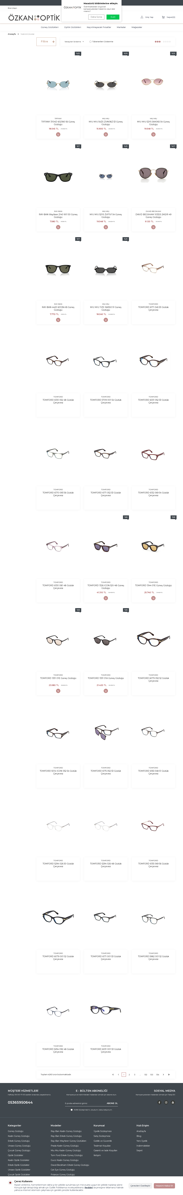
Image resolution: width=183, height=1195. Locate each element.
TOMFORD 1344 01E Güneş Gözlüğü (153, 585)
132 (145, 1074)
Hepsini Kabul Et (164, 1185)
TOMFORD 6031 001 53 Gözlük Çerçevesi (105, 1050)
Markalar (121, 27)
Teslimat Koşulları (102, 1145)
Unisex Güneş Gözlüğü (19, 1145)
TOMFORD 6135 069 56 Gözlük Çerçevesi (153, 865)
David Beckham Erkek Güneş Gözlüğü (70, 1165)
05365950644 (20, 1102)
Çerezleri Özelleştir (140, 1185)
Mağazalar (137, 27)
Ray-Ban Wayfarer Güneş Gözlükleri (68, 1141)
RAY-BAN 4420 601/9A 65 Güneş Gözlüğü (58, 308)
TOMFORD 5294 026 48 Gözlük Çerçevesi (106, 865)
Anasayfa (12, 34)
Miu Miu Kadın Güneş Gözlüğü (66, 1150)
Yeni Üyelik (142, 1141)
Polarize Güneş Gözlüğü (63, 1174)
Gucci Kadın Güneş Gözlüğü (64, 1160)
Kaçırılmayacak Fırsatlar (99, 27)
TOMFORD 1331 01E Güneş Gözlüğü (58, 678)
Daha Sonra (96, 17)
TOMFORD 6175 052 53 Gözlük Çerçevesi (106, 772)
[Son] (169, 1075)
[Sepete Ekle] (58, 134)
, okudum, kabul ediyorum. (93, 1110)
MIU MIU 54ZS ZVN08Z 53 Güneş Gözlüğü (106, 123)
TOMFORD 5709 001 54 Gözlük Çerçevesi (105, 401)
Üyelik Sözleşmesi (103, 1131)
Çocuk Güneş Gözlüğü (19, 1150)
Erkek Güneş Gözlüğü (19, 1141)
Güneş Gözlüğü (15, 1131)
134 (157, 1074)
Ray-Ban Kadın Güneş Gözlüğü (66, 1131)
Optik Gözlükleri (72, 27)
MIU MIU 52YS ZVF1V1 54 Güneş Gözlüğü (106, 215)
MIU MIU (105, 118)
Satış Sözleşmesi (102, 1136)
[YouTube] (173, 1102)
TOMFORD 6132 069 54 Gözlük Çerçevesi (153, 494)
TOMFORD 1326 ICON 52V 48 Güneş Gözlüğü (105, 586)
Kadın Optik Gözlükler (18, 1160)
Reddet (89, 1187)
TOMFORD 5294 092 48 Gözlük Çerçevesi (58, 1050)
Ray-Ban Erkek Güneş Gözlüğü (66, 1136)
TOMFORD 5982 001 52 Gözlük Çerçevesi (153, 957)
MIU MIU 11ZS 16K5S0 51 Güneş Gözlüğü (105, 308)
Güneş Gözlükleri (49, 27)
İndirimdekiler (143, 1145)
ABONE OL (112, 1103)
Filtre (44, 41)
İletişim (97, 1155)
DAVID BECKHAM (153, 211)
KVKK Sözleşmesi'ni (82, 1110)
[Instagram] (166, 1102)
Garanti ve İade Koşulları (105, 1150)
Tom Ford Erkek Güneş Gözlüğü (67, 1155)
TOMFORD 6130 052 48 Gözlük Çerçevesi (58, 401)
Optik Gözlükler (15, 1155)
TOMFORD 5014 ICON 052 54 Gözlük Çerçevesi (58, 772)
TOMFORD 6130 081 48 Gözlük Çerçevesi (58, 586)
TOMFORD (153, 304)
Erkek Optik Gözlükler (18, 1165)
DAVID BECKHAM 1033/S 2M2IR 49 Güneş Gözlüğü (153, 215)
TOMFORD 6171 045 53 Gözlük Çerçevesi (153, 308)
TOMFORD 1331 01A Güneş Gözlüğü (106, 678)
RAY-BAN (58, 211)
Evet (113, 17)
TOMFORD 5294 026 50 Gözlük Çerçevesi (58, 865)
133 (151, 1074)
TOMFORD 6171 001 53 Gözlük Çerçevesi (106, 957)
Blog (139, 1136)
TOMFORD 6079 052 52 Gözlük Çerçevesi (153, 679)
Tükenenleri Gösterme (102, 41)
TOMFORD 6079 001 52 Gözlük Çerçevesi (58, 957)
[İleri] (163, 1075)
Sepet (140, 1150)
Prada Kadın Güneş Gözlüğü (65, 1145)
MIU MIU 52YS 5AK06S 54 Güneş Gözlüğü (153, 123)
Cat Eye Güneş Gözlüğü (63, 1169)
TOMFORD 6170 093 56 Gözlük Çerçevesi (58, 494)
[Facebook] (159, 1102)
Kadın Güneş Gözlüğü (18, 1136)
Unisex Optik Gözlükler (19, 1169)
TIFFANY (58, 118)
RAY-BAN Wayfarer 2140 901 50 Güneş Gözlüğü (58, 215)
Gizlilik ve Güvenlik (103, 1141)
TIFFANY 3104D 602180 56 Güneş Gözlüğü (58, 123)
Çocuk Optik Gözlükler (19, 1174)
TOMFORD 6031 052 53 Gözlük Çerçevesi (153, 401)
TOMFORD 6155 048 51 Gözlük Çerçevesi (153, 772)
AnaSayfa (141, 1131)
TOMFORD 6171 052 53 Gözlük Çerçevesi (106, 494)
